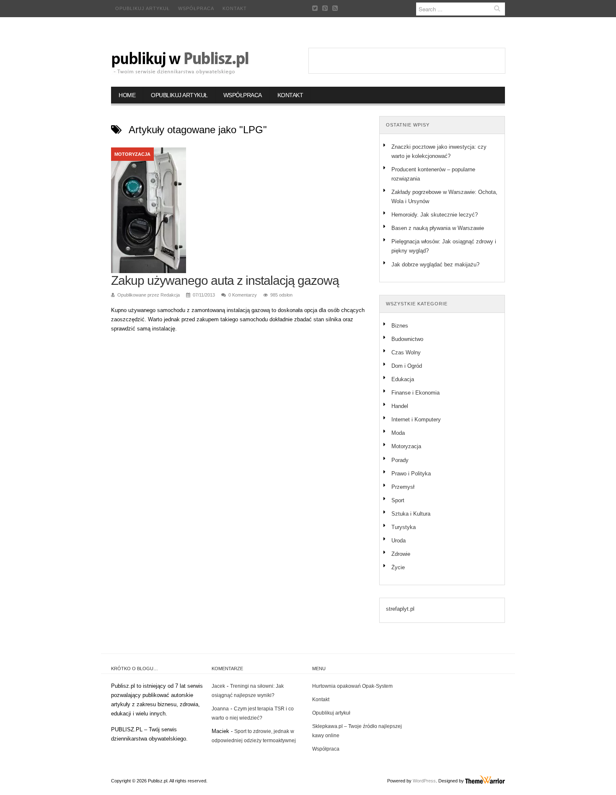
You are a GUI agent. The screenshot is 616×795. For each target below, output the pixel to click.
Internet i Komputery (416, 419)
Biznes (399, 326)
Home (127, 95)
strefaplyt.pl (400, 609)
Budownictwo (407, 339)
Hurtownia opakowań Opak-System (352, 686)
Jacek (218, 686)
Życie (398, 567)
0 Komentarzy (242, 294)
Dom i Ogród (406, 366)
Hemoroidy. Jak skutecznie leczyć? (434, 215)
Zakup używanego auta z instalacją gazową (225, 280)
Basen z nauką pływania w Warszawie (437, 228)
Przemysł (402, 487)
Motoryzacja (132, 154)
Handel (399, 406)
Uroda (398, 540)
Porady (400, 460)
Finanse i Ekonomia (415, 393)
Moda (398, 433)
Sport (397, 500)
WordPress (424, 780)
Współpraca (196, 8)
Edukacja (402, 379)
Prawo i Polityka (411, 473)
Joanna (220, 709)
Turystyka (403, 527)
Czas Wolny (406, 352)
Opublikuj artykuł (142, 8)
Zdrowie (400, 554)
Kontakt (235, 8)
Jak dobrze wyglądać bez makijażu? (435, 264)
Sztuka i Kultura (410, 514)
